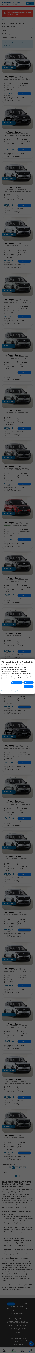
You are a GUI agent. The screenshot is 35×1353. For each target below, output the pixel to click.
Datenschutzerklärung (8, 691)
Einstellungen (28, 687)
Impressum (21, 691)
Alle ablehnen (28, 683)
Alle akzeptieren (16, 683)
